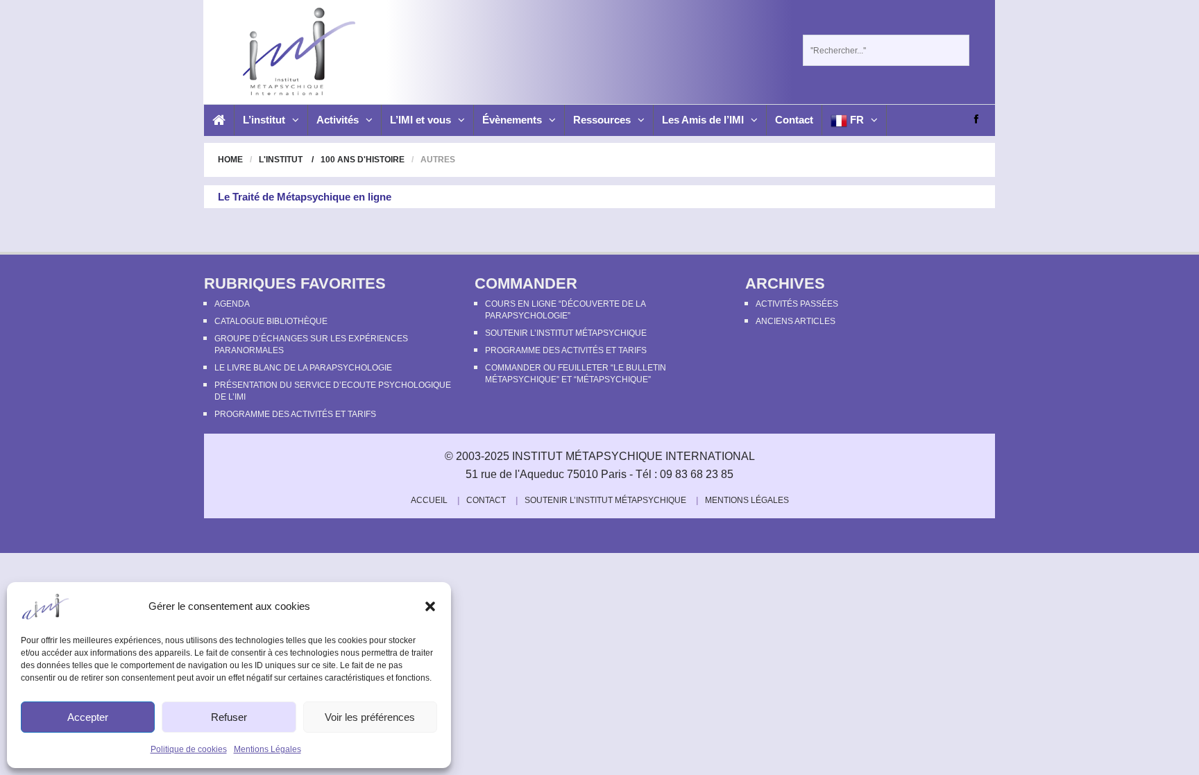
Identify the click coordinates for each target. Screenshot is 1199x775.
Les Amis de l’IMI (703, 120)
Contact (794, 120)
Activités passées (797, 304)
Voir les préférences (370, 717)
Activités (337, 120)
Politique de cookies (189, 749)
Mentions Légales (267, 749)
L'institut (281, 159)
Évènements (512, 120)
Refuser (229, 717)
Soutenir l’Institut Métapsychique (566, 333)
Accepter (87, 717)
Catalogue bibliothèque (271, 321)
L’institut (264, 120)
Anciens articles (795, 321)
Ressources (602, 120)
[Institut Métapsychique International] (295, 51)
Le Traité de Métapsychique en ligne (304, 197)
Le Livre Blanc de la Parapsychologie (303, 368)
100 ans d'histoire (363, 159)
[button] (430, 606)
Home (230, 159)
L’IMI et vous (420, 120)
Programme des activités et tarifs (295, 414)
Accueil (429, 500)
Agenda (232, 304)
